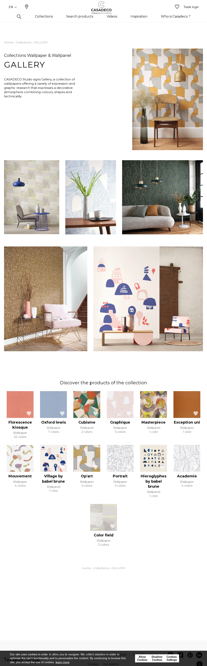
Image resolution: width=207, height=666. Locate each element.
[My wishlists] (177, 7)
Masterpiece (154, 422)
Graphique (120, 422)
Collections (23, 42)
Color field (103, 535)
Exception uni (187, 422)
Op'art (87, 476)
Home (8, 42)
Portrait (120, 476)
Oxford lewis (53, 422)
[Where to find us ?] (26, 7)
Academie (187, 476)
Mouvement (20, 476)
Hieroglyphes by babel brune (153, 481)
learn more (63, 662)
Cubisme (86, 422)
